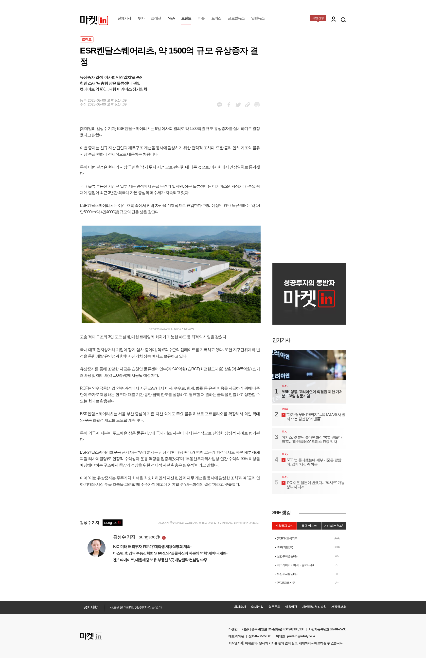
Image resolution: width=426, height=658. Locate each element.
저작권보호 (338, 606)
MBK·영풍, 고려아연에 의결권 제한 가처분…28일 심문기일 (312, 394)
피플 (201, 18)
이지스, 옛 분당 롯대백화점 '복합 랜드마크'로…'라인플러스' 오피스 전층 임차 (312, 439)
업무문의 (274, 606)
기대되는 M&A (333, 526)
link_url (247, 104)
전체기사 (124, 18)
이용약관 (291, 606)
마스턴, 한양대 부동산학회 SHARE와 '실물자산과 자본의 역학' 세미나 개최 (169, 553)
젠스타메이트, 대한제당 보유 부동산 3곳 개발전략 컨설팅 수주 (160, 560)
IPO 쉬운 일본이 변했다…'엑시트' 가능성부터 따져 (315, 484)
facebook (219, 104)
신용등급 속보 (284, 526)
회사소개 (240, 606)
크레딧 (156, 18)
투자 (141, 18)
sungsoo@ (149, 536)
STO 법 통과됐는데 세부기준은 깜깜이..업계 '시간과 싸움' (313, 462)
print (257, 104)
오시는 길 (257, 606)
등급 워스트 (309, 526)
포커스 (216, 18)
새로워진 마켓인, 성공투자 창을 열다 (134, 607)
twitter (238, 104)
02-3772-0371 (263, 636)
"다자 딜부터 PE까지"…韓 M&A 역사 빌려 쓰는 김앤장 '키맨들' (315, 416)
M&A (171, 18)
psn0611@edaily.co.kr (301, 636)
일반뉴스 (258, 18)
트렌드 (186, 18)
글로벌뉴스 (236, 18)
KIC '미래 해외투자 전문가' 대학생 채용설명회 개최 (151, 546)
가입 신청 (318, 18)
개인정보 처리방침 (314, 606)
